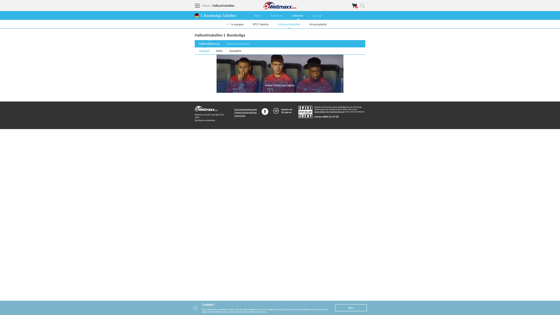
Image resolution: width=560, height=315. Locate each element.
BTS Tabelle (261, 24)
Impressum (239, 115)
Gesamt (204, 50)
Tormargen (236, 24)
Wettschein (354, 5)
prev (229, 24)
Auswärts (235, 50)
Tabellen (297, 15)
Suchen (362, 5)
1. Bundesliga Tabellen (218, 15)
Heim (219, 50)
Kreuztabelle (318, 24)
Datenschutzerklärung (245, 112)
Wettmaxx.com (280, 5)
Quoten (317, 15)
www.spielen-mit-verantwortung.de (329, 112)
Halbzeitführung (209, 43)
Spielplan (277, 15)
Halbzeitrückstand (237, 43)
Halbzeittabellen (289, 24)
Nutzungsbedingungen (245, 109)
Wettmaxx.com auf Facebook (265, 111)
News (257, 15)
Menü (206, 5)
